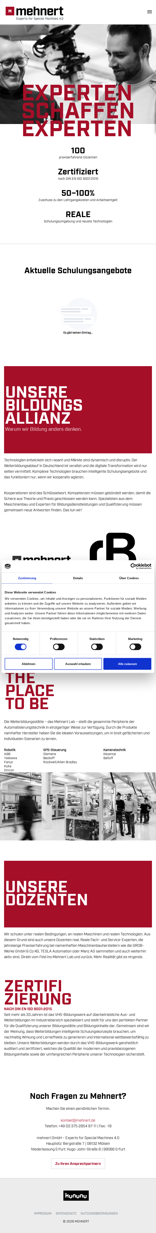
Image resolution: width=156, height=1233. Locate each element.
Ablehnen (28, 663)
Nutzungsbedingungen (99, 1213)
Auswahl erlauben (78, 663)
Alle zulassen (127, 663)
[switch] (59, 647)
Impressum (43, 1213)
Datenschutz (66, 1213)
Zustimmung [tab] (27, 578)
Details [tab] (78, 578)
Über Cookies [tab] (129, 578)
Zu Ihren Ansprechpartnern (78, 1163)
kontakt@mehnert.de (78, 1120)
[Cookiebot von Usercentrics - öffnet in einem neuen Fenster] (133, 566)
